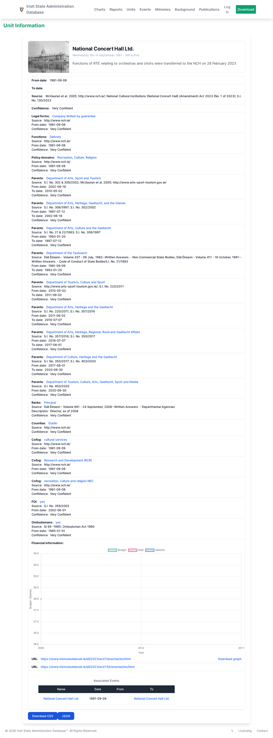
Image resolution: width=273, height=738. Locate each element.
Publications (209, 9)
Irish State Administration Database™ (42, 730)
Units (131, 9)
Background (185, 9)
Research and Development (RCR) (68, 460)
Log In (227, 9)
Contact (262, 730)
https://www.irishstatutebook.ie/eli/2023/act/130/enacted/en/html (87, 667)
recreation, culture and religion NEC (68, 481)
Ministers (163, 9)
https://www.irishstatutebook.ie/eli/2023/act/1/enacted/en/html (86, 659)
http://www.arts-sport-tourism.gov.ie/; (71, 286)
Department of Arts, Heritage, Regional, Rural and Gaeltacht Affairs (93, 332)
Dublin (52, 423)
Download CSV (42, 716)
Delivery (55, 137)
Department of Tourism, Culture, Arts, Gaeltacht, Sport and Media (92, 382)
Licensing (245, 730)
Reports (116, 9)
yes (42, 501)
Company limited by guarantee (73, 116)
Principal (50, 402)
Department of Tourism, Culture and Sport (75, 282)
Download (246, 9)
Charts (99, 9)
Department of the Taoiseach (66, 253)
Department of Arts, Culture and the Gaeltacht (78, 228)
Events (145, 9)
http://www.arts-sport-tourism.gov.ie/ (139, 182)
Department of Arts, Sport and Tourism (73, 178)
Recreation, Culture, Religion (77, 157)
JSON (66, 716)
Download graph (228, 659)
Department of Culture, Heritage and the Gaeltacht (81, 357)
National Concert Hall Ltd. (61, 698)
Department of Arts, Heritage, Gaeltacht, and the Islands (86, 203)
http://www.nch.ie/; (92, 96)
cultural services (55, 439)
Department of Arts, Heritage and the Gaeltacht (79, 307)
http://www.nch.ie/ (57, 120)
